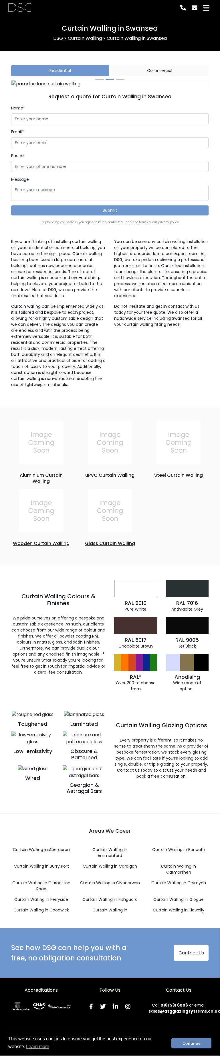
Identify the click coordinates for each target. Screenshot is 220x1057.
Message (20, 179)
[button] (26, 84)
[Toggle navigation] (206, 8)
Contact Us (191, 953)
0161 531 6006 (174, 1005)
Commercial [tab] (159, 70)
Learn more (37, 1046)
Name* (18, 108)
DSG (20, 8)
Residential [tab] (60, 70)
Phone (17, 155)
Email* (17, 132)
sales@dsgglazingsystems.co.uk (184, 1011)
